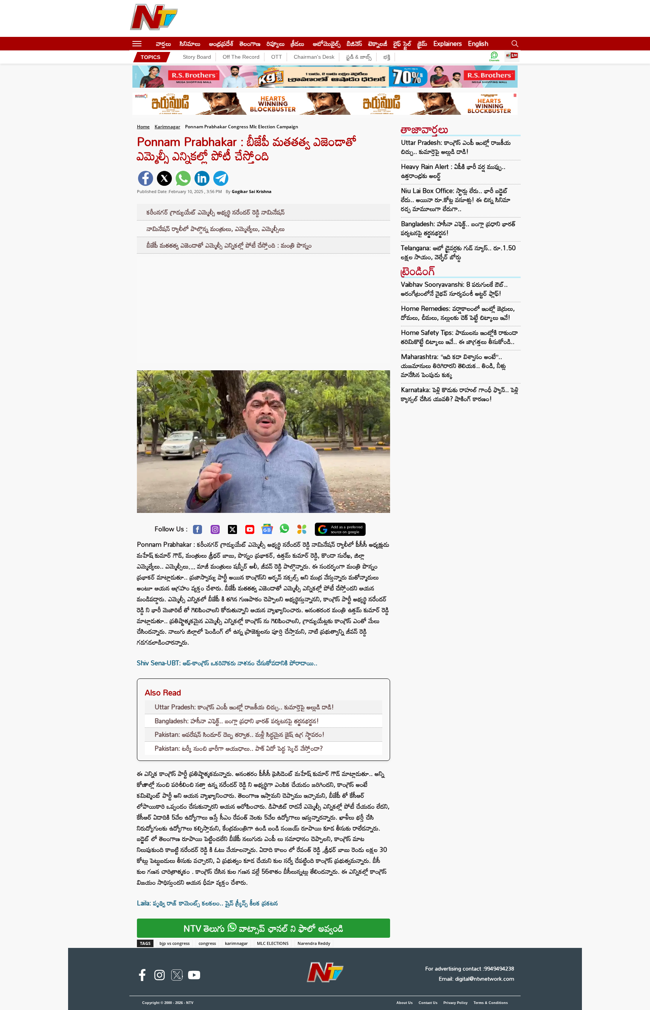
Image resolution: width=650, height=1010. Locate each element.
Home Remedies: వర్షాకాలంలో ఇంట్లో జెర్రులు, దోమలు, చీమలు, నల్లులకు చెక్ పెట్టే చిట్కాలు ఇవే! (458, 313)
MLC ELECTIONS (273, 943)
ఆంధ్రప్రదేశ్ (221, 43)
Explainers (447, 43)
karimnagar (236, 943)
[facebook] (145, 178)
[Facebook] (197, 531)
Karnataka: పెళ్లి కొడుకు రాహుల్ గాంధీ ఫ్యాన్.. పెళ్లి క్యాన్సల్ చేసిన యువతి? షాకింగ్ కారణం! (459, 394)
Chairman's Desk (314, 57)
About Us (404, 1003)
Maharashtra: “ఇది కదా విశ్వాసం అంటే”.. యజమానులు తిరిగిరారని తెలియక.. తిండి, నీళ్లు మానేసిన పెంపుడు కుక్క (453, 365)
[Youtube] (249, 531)
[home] (148, 43)
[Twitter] (232, 531)
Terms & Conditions (491, 1003)
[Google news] (267, 530)
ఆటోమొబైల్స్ (327, 43)
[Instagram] (215, 531)
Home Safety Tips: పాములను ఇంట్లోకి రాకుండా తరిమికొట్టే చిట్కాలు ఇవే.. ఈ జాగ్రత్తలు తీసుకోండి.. (459, 337)
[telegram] (220, 178)
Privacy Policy (455, 1003)
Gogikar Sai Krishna (252, 191)
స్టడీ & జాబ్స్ (359, 57)
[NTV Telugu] (153, 18)
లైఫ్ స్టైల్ (402, 43)
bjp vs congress (174, 943)
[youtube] (194, 976)
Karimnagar (167, 126)
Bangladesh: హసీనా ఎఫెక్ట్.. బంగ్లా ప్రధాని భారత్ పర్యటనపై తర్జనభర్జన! (237, 721)
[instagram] (159, 976)
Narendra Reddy (314, 943)
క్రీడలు (297, 43)
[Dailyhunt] (302, 531)
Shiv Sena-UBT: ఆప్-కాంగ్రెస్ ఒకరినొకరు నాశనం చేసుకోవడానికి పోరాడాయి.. (227, 663)
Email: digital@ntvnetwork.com (476, 978)
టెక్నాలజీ (377, 43)
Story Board (197, 57)
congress (207, 943)
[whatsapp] (183, 178)
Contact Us (428, 1003)
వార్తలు (163, 43)
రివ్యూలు (276, 43)
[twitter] (164, 178)
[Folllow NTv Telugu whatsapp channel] (494, 57)
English (478, 43)
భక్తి (386, 57)
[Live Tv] (512, 57)
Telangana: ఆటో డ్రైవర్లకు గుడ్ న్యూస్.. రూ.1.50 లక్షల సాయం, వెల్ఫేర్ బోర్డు (458, 252)
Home (143, 126)
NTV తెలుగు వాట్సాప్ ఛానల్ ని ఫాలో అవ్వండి (263, 928)
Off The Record (241, 57)
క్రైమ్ (422, 43)
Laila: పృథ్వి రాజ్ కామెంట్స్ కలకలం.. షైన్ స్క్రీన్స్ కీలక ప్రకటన (207, 903)
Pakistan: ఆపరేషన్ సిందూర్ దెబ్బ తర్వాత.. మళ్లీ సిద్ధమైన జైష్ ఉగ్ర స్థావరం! (240, 734)
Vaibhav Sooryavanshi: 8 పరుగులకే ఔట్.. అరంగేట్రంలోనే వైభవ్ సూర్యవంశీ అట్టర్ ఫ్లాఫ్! (454, 289)
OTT (276, 57)
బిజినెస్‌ (354, 43)
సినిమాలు (190, 43)
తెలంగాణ (250, 43)
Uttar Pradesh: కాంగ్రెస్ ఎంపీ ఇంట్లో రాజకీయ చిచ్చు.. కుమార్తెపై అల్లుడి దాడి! (244, 707)
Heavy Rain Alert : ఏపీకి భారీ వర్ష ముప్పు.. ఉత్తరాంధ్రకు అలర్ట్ (453, 171)
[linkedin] (202, 178)
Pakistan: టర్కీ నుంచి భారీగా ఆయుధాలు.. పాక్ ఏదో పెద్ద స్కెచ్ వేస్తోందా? (239, 748)
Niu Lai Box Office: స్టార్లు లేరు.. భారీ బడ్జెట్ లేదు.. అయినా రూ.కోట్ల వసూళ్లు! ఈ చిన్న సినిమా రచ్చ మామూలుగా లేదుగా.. (455, 199)
